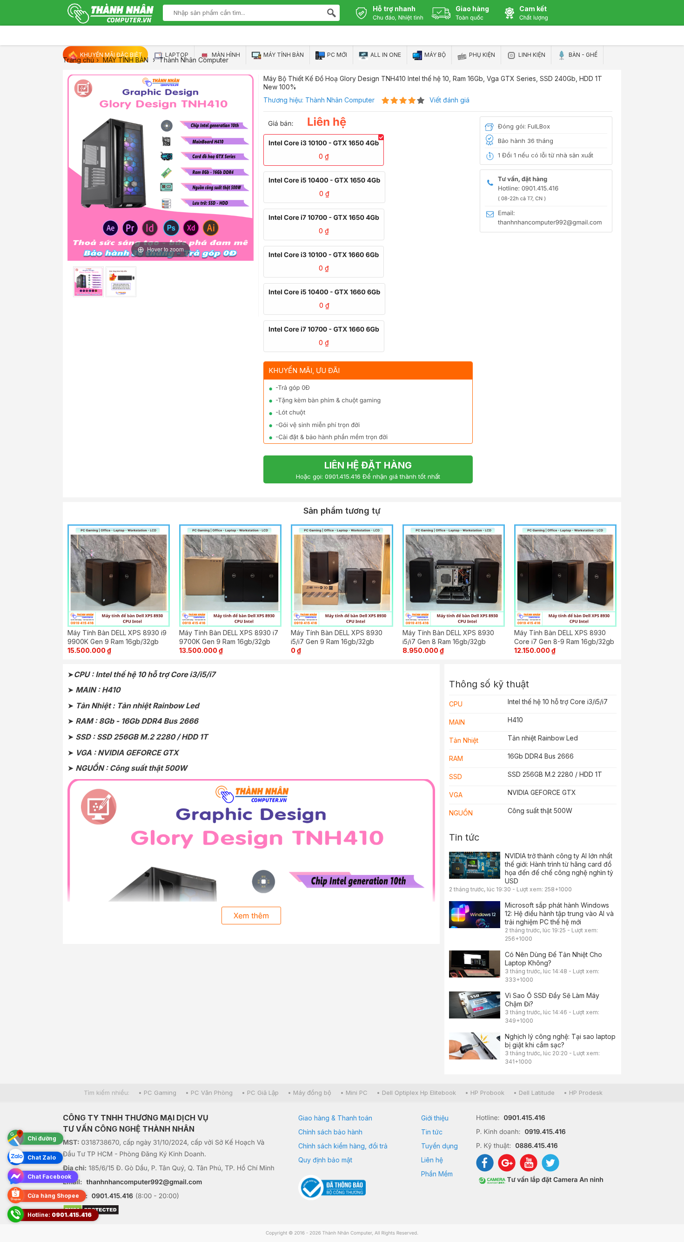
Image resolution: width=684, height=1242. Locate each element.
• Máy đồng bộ (309, 1092)
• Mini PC (354, 1092)
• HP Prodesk (583, 1092)
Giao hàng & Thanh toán (335, 1118)
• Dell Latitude (534, 1092)
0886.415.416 (536, 1146)
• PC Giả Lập (260, 1092)
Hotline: (59, 1214)
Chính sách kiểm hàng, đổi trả (343, 1146)
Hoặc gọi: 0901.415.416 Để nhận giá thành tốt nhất (368, 470)
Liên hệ (432, 1160)
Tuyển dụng (439, 1146)
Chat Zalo (41, 1157)
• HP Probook (484, 1092)
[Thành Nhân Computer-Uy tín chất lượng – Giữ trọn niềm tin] (110, 14)
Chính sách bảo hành (330, 1132)
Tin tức (464, 837)
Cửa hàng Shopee (53, 1195)
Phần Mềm (437, 1174)
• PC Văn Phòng (209, 1092)
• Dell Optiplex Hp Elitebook (416, 1092)
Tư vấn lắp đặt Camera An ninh (554, 1180)
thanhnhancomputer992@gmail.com (144, 1182)
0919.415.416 (544, 1132)
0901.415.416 (112, 1196)
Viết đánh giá (449, 100)
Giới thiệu (435, 1118)
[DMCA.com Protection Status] (169, 1210)
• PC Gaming (157, 1092)
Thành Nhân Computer (340, 100)
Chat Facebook (49, 1176)
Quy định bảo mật (325, 1160)
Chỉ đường (41, 1138)
